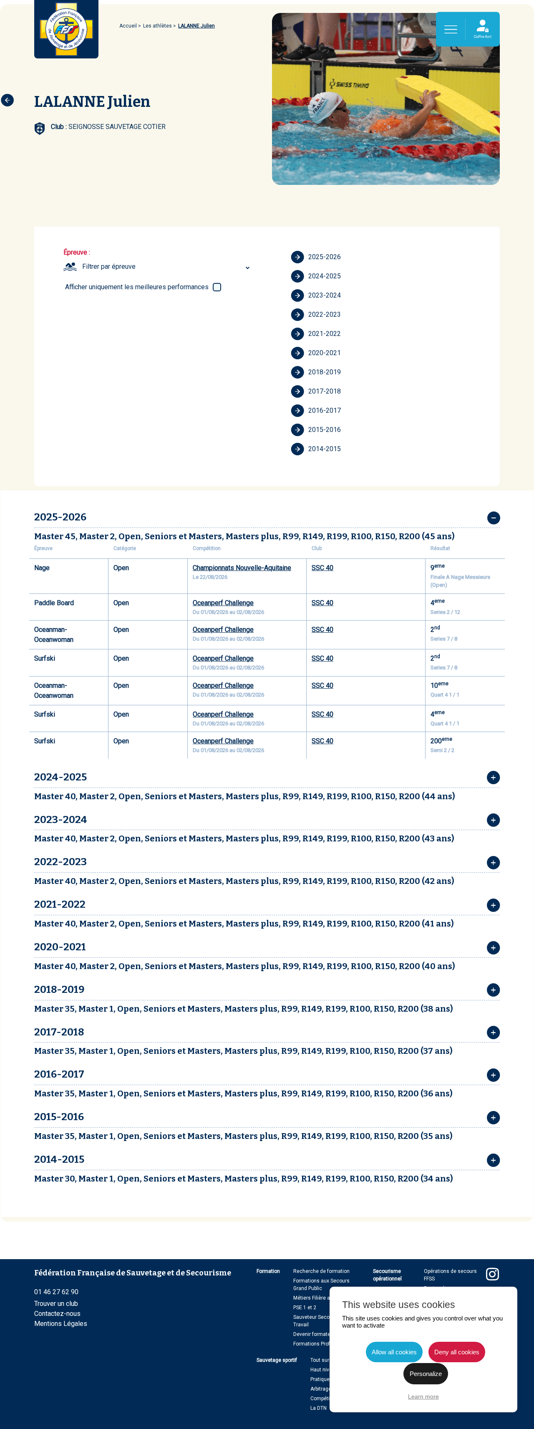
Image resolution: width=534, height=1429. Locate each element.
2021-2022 (324, 334)
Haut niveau (324, 1370)
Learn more (423, 1396)
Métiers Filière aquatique (321, 1298)
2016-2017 (324, 410)
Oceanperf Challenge (223, 603)
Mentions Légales (60, 1324)
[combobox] (167, 267)
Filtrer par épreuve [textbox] (109, 266)
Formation (268, 1271)
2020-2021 (324, 353)
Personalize (426, 1373)
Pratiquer (320, 1379)
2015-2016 (324, 430)
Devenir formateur (314, 1334)
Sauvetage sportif (277, 1360)
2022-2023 (324, 314)
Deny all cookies (456, 1352)
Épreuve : (76, 252)
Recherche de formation (321, 1271)
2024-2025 (324, 276)
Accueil (128, 26)
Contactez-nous (57, 1314)
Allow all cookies (394, 1352)
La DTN (318, 1408)
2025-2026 (324, 257)
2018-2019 (324, 372)
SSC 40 (322, 568)
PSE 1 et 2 (304, 1307)
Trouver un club (56, 1304)
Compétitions (325, 1398)
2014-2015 (324, 449)
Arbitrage (320, 1389)
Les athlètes (157, 26)
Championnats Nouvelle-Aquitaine (242, 568)
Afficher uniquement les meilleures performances (137, 287)
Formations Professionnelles (326, 1344)
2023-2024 (324, 295)
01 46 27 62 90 (56, 1292)
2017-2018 (324, 391)
